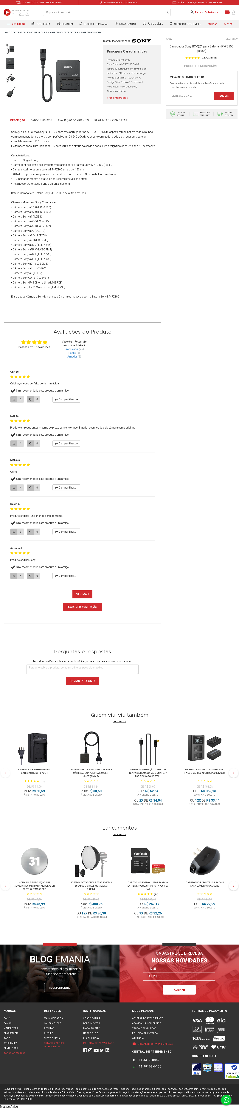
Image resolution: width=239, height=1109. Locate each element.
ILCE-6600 (44, 211)
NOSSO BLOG (90, 1033)
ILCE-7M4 (42, 235)
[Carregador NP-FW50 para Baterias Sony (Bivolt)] (34, 748)
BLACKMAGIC (11, 1033)
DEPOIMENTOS (91, 1023)
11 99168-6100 (150, 1066)
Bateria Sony (42, 193)
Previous (5, 773)
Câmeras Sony (35, 296)
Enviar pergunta (82, 681)
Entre (198, 12)
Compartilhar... (67, 399)
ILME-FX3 (55, 282)
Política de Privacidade (98, 1043)
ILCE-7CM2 (43, 225)
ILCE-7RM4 (44, 249)
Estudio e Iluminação (95, 24)
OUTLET (48, 1033)
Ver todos (18, 24)
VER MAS (82, 594)
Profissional (71, 349)
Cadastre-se (211, 12)
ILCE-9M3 (41, 263)
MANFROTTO (11, 1028)
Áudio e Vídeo (155, 24)
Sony (169, 39)
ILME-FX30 (58, 287)
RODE (7, 1038)
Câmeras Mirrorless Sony (26, 202)
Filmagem (67, 24)
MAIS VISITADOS (53, 1018)
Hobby (72, 352)
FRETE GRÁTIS (52, 1038)
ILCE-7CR (42, 221)
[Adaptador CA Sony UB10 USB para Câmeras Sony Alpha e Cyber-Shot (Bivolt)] (91, 748)
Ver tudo (119, 721)
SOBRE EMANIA (91, 1018)
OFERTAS (49, 1028)
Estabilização (127, 24)
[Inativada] (196, 1069)
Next (233, 773)
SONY (7, 1018)
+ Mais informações (117, 98)
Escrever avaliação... (82, 607)
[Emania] (16, 12)
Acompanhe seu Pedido (146, 1023)
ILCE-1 (37, 216)
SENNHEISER (11, 1048)
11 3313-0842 (149, 1060)
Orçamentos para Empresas (155, 1044)
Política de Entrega (145, 1033)
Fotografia (43, 24)
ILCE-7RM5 (44, 244)
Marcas (212, 24)
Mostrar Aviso (9, 1106)
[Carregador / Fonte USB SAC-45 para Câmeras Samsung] (204, 861)
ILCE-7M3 (41, 240)
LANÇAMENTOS (52, 1023)
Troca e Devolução (144, 1028)
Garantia (138, 1038)
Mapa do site (91, 1028)
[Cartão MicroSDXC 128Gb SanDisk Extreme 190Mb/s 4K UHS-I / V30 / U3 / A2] (148, 861)
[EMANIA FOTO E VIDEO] (7, 32)
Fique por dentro (59, 987)
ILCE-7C (39, 230)
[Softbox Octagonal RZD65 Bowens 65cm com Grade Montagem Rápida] (91, 861)
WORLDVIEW (11, 1043)
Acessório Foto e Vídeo (187, 24)
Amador (72, 356)
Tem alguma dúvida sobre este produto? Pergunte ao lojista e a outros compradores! (82, 661)
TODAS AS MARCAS (15, 1053)
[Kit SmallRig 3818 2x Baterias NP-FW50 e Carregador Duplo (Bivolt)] (204, 748)
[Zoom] (10, 48)
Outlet (228, 24)
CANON (8, 1023)
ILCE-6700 (44, 207)
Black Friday (91, 1038)
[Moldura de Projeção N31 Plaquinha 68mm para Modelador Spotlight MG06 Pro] (34, 861)
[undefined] (60, 76)
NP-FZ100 (113, 296)
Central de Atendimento (147, 1018)
